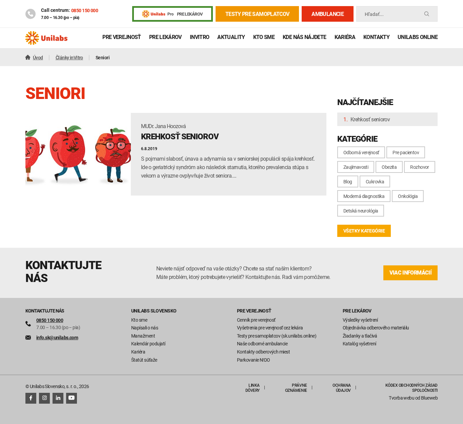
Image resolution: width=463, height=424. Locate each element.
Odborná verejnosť (361, 152)
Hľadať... (374, 14)
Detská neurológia (360, 210)
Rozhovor (419, 167)
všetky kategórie (364, 230)
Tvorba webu (401, 398)
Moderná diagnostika (363, 196)
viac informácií (410, 272)
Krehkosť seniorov (370, 119)
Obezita (389, 167)
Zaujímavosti (355, 167)
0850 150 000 (84, 10)
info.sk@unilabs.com (57, 337)
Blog (347, 181)
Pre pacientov (405, 152)
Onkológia (408, 196)
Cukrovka (375, 181)
